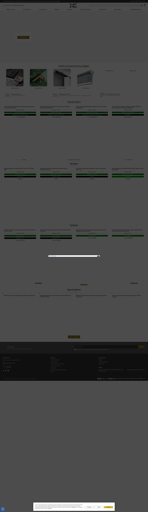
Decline (99, 507)
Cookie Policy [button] (74, 507)
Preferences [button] (50, 508)
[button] (3, 509)
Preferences (89, 507)
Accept (108, 507)
